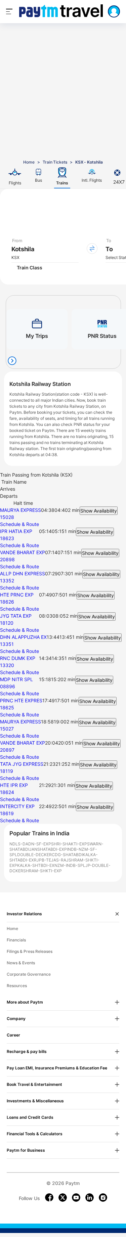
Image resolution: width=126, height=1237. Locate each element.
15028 (7, 517)
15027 (7, 729)
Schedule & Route (19, 524)
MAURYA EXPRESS (20, 510)
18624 (7, 792)
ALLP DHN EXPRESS (22, 573)
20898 (7, 559)
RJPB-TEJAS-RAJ (51, 860)
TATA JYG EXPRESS (21, 764)
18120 (6, 623)
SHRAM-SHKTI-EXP (42, 870)
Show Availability (98, 511)
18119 (6, 771)
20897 (7, 750)
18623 (7, 538)
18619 (7, 813)
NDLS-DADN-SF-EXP (30, 843)
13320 (7, 665)
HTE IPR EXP (14, 785)
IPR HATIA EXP (16, 531)
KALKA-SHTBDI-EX (35, 865)
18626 (7, 602)
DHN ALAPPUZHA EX (23, 637)
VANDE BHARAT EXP (22, 552)
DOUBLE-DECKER (34, 854)
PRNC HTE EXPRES (21, 700)
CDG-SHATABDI (67, 854)
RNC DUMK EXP (17, 658)
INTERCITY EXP (17, 806)
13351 (7, 644)
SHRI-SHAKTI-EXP (69, 843)
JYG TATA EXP (16, 616)
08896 (7, 686)
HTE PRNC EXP (17, 595)
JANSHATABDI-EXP (48, 849)
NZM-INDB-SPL (69, 865)
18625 (7, 707)
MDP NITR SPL (16, 679)
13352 (7, 580)
